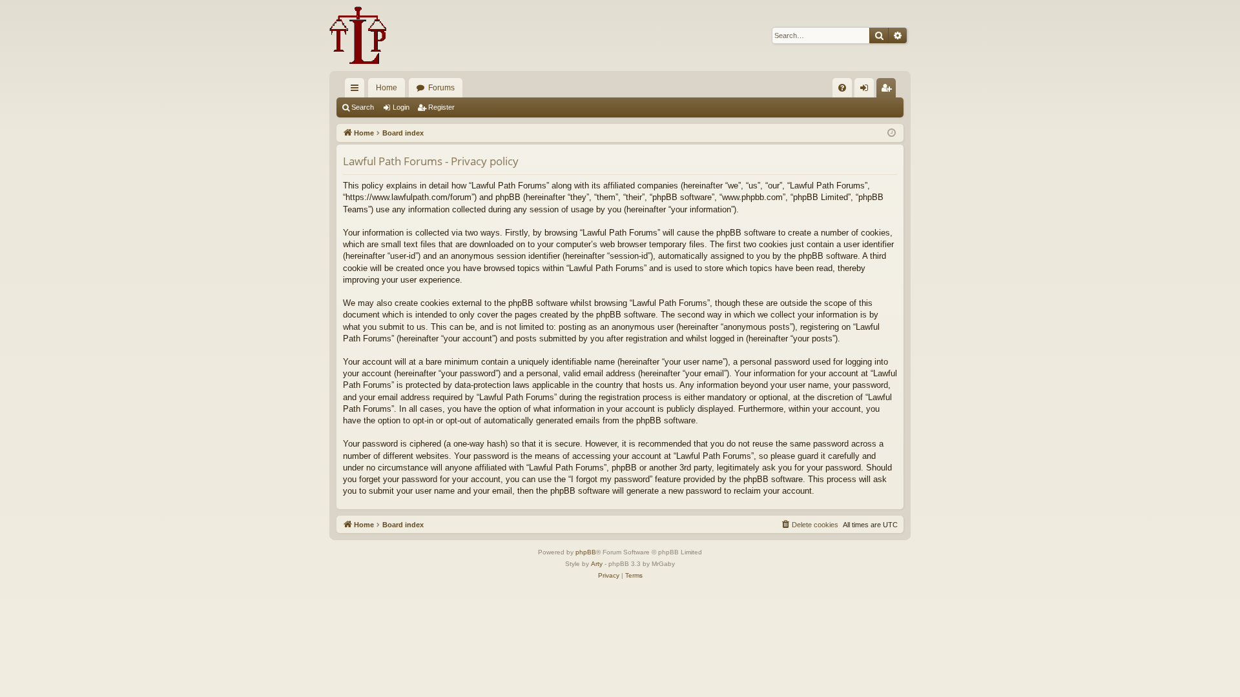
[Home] (358, 35)
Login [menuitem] (867, 90)
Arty (597, 563)
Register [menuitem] (889, 90)
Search (362, 107)
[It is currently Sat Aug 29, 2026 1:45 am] (891, 133)
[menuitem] (842, 87)
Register (441, 107)
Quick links (357, 90)
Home (386, 87)
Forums (441, 87)
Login (401, 107)
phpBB (585, 552)
